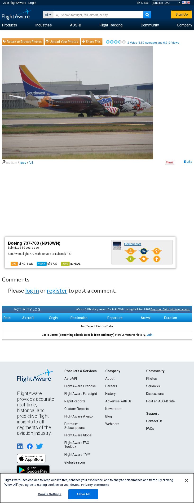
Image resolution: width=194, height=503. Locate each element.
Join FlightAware (14, 2)
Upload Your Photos (64, 41)
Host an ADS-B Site (160, 401)
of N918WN (22, 263)
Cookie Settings (50, 494)
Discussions (155, 394)
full (31, 162)
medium (11, 162)
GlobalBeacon (74, 462)
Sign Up (182, 14)
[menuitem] (9, 25)
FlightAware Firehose (80, 386)
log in (32, 290)
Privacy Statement (95, 484)
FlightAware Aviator (79, 416)
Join (149, 335)
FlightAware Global (78, 435)
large (23, 162)
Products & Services (80, 371)
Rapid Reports (74, 401)
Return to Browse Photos (24, 41)
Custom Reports (76, 409)
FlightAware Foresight (80, 394)
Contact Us (154, 421)
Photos (151, 378)
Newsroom (113, 409)
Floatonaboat (132, 244)
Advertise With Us (118, 401)
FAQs (150, 429)
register (57, 290)
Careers (111, 386)
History (110, 394)
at (71, 263)
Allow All (83, 494)
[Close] (186, 480)
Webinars (112, 424)
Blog (108, 416)
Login (32, 2)
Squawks (153, 386)
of (47, 263)
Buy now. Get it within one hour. (170, 309)
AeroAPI (70, 378)
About (110, 378)
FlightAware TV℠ (77, 454)
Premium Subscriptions (74, 426)
